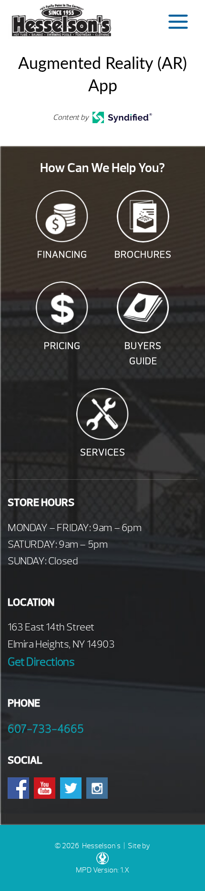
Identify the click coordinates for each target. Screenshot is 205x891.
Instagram (97, 788)
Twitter (71, 788)
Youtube (44, 788)
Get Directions (41, 662)
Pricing (62, 346)
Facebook (18, 788)
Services (102, 452)
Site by (139, 846)
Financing (62, 255)
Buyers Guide (143, 353)
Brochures (143, 255)
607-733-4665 (46, 729)
